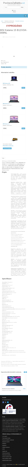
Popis (3, 158)
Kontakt (11, 464)
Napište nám (4, 451)
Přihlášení (4, 443)
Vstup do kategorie (7, 148)
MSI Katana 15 (6, 103)
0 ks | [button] (14, 10)
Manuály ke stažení (6, 441)
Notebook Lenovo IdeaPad (8, 388)
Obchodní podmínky (6, 453)
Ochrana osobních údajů (6, 456)
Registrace (4, 445)
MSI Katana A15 (6, 83)
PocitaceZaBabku (14, 3)
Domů (2, 21)
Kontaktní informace (7, 399)
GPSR (3, 449)
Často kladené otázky (6, 438)
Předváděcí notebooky (19, 21)
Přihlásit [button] (14, 11)
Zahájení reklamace (6, 447)
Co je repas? (4, 436)
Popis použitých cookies (6, 458)
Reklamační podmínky (6, 454)
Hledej (22, 7)
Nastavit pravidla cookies (7, 460)
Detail (23, 87)
